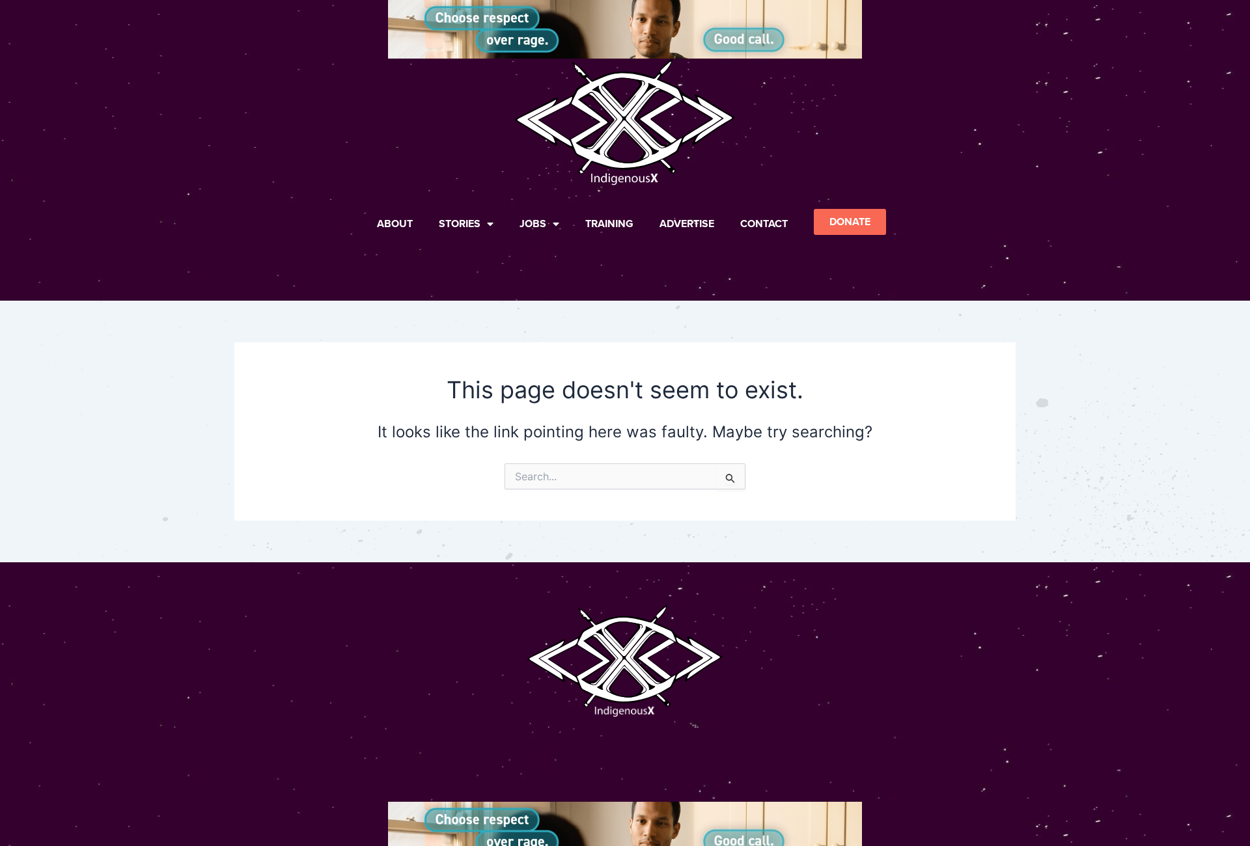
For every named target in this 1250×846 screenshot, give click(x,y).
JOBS (533, 223)
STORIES (459, 223)
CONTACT (764, 223)
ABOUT (395, 223)
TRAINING (609, 223)
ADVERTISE (687, 223)
